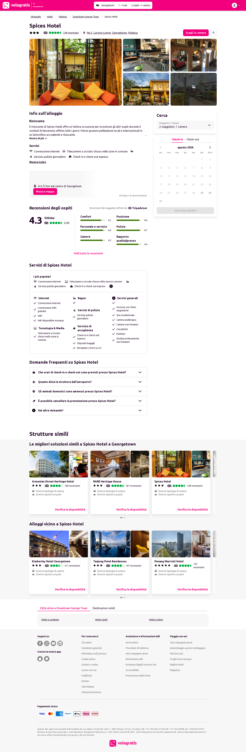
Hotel (50, 16)
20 (185, 184)
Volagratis (36, 16)
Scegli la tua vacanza (180, 659)
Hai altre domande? (50, 410)
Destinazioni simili (104, 608)
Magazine (175, 670)
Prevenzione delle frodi (138, 675)
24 (160, 193)
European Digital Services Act (141, 664)
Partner (85, 681)
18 (169, 184)
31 (160, 201)
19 (177, 184)
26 (177, 193)
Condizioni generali (91, 648)
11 (169, 176)
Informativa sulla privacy (93, 653)
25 (169, 193)
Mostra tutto (37, 162)
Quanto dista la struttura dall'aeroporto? (65, 381)
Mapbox (125, 196)
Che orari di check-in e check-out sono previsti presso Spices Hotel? (82, 372)
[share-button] (213, 32)
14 (193, 176)
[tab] (63, 608)
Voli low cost (176, 653)
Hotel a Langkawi (50, 619)
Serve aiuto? (132, 642)
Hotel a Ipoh (101, 619)
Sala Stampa (87, 686)
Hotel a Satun (156, 619)
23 (210, 184)
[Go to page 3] (124, 517)
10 (160, 176)
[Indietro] (160, 147)
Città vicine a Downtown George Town (63, 608)
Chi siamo (86, 642)
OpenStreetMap (139, 196)
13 (185, 176)
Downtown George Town (86, 16)
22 (201, 184)
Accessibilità (132, 670)
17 (160, 184)
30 (210, 193)
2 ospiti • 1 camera (140, 5)
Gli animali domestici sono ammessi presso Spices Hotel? (75, 391)
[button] (75, 72)
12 (177, 176)
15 (201, 176)
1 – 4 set (122, 5)
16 (210, 176)
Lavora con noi (88, 670)
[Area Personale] (236, 5)
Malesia (63, 16)
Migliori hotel (177, 664)
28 (193, 193)
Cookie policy (88, 659)
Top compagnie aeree (181, 642)
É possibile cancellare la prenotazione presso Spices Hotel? (77, 400)
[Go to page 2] (123, 517)
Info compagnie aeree (137, 653)
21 (193, 184)
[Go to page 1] (121, 517)
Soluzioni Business (91, 692)
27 (185, 193)
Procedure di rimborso (137, 648)
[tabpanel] (123, 620)
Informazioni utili (134, 659)
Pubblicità (86, 675)
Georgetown (107, 5)
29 (201, 193)
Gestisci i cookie (89, 664)
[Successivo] (210, 147)
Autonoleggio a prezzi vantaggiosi (187, 648)
